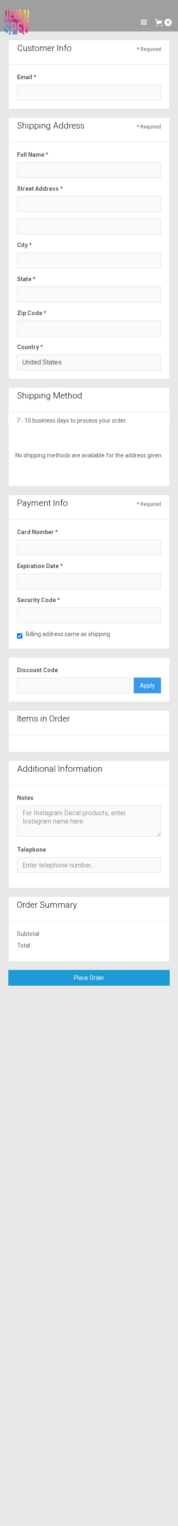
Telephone (31, 849)
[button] (144, 22)
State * (26, 279)
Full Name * (32, 154)
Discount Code (37, 670)
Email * (26, 77)
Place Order (89, 977)
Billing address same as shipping (68, 634)
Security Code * (38, 600)
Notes (25, 798)
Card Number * (37, 532)
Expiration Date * (40, 566)
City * (24, 245)
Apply (147, 685)
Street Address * (40, 188)
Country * (30, 347)
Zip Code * (31, 313)
